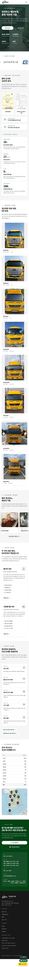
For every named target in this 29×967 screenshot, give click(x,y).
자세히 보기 (5, 598)
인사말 (3, 926)
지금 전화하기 (15, 842)
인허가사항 (4, 929)
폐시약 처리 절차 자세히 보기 (8, 729)
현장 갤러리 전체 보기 (14, 536)
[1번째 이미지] (13, 313)
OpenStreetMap (24, 814)
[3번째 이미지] (15, 412)
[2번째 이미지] (14, 412)
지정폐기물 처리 (5, 914)
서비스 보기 (7, 28)
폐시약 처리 (4, 911)
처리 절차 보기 (21, 28)
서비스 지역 (4, 919)
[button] (11, 792)
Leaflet (18, 814)
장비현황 (3, 931)
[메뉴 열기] (26, 2)
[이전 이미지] (3, 235)
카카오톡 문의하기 (15, 847)
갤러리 (3, 917)
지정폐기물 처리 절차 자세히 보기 (9, 733)
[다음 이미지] (25, 235)
